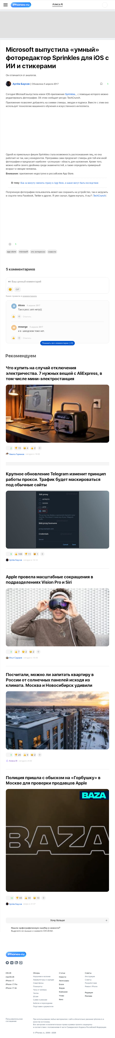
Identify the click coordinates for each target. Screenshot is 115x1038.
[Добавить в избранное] (101, 83)
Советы (88, 973)
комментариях (30, 295)
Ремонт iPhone (91, 986)
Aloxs (21, 305)
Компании (63, 991)
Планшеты (37, 986)
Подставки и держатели (43, 1006)
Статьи (62, 973)
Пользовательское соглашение (14, 1020)
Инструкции (90, 976)
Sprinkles (70, 94)
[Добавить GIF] (17, 289)
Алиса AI (13, 760)
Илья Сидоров (15, 657)
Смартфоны (38, 983)
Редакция (89, 992)
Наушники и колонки (41, 976)
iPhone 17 (10, 980)
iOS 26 (8, 973)
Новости (52, 251)
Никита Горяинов (16, 454)
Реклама (88, 996)
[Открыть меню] (5, 5)
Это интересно (38, 251)
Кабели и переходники (42, 1003)
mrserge (23, 326)
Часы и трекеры (40, 989)
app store (11, 251)
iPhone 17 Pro (11, 984)
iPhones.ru (39, 1032)
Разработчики (91, 983)
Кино (61, 999)
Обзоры (36, 973)
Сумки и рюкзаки (40, 999)
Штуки (35, 996)
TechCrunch (99, 196)
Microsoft (23, 251)
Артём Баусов (15, 559)
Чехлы (36, 993)
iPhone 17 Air (11, 988)
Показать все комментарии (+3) (57, 343)
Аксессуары (64, 980)
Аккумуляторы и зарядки (43, 979)
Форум (62, 988)
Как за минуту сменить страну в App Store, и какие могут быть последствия (59, 182)
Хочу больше (57, 920)
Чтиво (61, 995)
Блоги (61, 984)
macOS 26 (10, 976)
